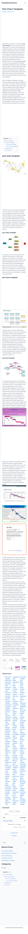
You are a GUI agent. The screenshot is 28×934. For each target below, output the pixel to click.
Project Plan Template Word (23, 678)
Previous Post (14, 832)
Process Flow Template (22, 786)
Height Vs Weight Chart (15, 781)
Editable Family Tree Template (23, 792)
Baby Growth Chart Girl (15, 746)
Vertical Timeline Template (22, 725)
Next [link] (24, 827)
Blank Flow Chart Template (7, 722)
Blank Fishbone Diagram (15, 725)
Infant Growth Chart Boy (15, 687)
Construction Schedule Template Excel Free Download (8, 708)
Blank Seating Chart (22, 683)
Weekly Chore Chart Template (23, 720)
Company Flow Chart (7, 858)
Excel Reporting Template (7, 727)
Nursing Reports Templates (8, 860)
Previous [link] (15, 827)
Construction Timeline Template (23, 802)
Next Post (14, 835)
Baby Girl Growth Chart (15, 762)
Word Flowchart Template (15, 701)
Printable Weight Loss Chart (8, 751)
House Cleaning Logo (7, 855)
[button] (17, 817)
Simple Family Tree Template (23, 710)
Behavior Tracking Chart (22, 753)
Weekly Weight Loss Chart (8, 762)
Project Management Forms (16, 792)
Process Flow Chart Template (8, 701)
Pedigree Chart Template (7, 795)
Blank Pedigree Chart (22, 739)
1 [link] (20, 827)
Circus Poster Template (7, 851)
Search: (6, 814)
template (4, 868)
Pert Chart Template (8, 820)
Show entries (14, 811)
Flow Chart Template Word (15, 720)
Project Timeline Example (7, 774)
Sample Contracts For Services (9, 853)
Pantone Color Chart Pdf (15, 696)
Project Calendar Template (7, 757)
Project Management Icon (16, 682)
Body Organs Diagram (22, 745)
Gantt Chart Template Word (8, 689)
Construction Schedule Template (8, 790)
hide (10, 138)
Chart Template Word (15, 797)
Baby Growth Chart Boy (15, 786)
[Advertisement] (14, 28)
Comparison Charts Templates (16, 706)
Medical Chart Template (22, 715)
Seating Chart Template (15, 731)
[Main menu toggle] (25, 2)
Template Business (9, 3)
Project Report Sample (22, 778)
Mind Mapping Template (15, 741)
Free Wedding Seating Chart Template (15, 713)
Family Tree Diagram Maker (15, 802)
